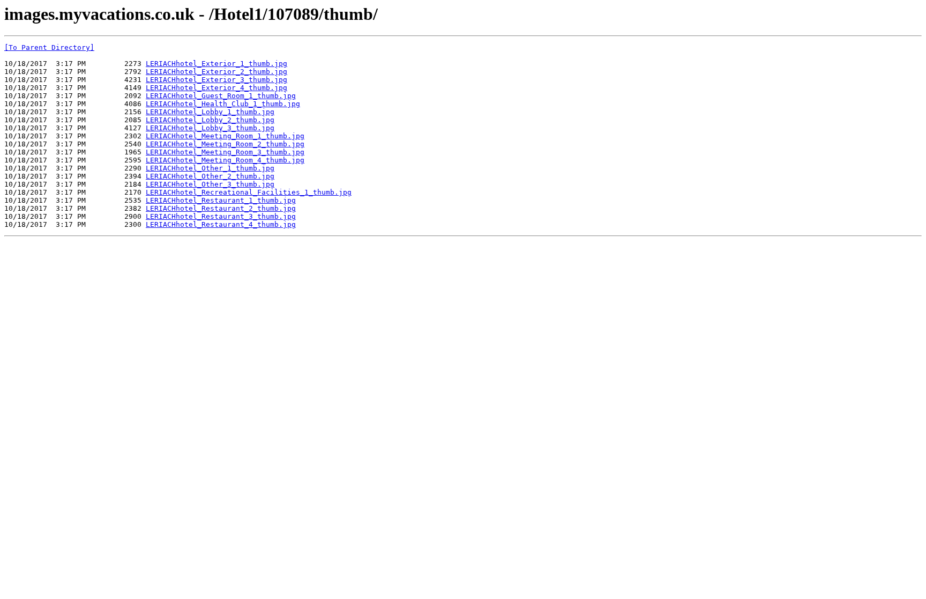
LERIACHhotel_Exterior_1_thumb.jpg (216, 64)
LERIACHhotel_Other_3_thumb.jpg (210, 184)
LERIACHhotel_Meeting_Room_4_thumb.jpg (225, 160)
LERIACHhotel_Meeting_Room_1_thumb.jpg (225, 136)
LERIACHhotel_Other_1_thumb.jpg (210, 168)
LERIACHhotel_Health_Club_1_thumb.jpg (223, 104)
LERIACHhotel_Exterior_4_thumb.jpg (216, 88)
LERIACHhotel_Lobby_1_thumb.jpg (210, 112)
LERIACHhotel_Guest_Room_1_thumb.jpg (221, 96)
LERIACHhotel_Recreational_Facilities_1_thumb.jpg (249, 192)
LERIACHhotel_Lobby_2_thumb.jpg (210, 120)
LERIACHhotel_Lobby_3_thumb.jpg (210, 128)
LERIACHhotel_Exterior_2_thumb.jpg (216, 72)
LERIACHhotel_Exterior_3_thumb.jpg (216, 80)
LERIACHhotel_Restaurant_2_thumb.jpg (221, 208)
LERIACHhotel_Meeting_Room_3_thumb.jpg (225, 152)
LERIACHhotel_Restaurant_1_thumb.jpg (221, 200)
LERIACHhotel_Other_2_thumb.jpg (210, 176)
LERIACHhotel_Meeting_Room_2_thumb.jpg (225, 144)
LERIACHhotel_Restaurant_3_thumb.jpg (221, 216)
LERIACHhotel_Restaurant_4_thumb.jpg (221, 224)
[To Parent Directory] (49, 47)
